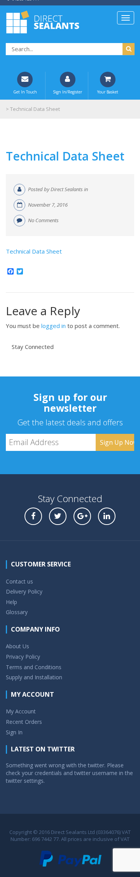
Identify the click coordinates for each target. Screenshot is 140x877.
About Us (17, 646)
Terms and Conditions (33, 667)
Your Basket (107, 92)
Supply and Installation (34, 677)
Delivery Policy (24, 591)
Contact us (19, 581)
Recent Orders (24, 721)
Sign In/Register (67, 92)
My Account (21, 711)
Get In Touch (25, 92)
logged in (53, 326)
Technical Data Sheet (65, 156)
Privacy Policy (23, 656)
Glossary (17, 612)
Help (11, 602)
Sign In (14, 732)
